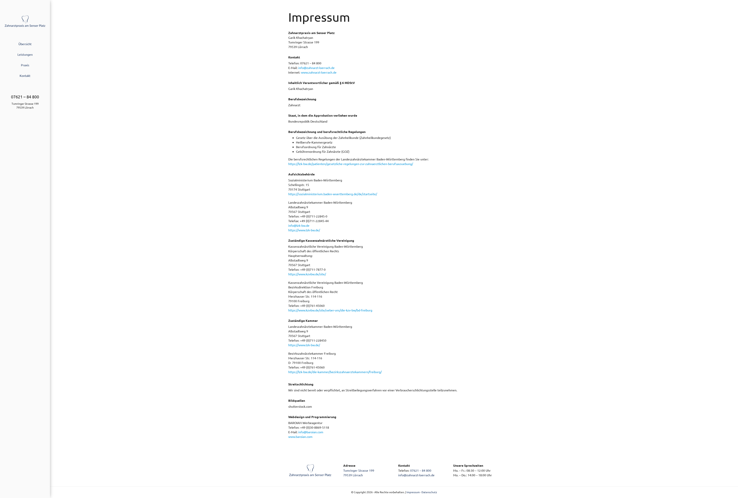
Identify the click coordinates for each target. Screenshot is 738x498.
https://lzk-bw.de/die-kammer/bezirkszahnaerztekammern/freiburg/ (335, 372)
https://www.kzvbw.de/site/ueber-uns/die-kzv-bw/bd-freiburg (330, 310)
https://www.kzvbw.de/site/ (307, 274)
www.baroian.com (300, 436)
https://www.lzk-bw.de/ (304, 230)
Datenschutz (429, 492)
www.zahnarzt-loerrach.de (319, 72)
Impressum (413, 492)
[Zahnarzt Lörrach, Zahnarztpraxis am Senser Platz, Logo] (25, 16)
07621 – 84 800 (420, 470)
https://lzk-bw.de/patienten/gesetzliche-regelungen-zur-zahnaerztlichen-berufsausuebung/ (350, 164)
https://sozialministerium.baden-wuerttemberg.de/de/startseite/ (332, 194)
